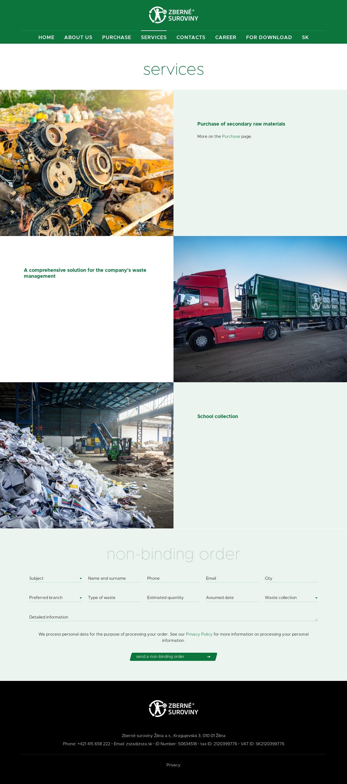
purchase (116, 37)
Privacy (173, 765)
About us (78, 37)
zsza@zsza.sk (139, 744)
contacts (190, 37)
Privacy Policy (199, 634)
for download (269, 37)
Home (46, 37)
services (154, 37)
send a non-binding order (160, 657)
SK (305, 37)
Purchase (231, 137)
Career (225, 37)
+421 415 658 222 (94, 744)
